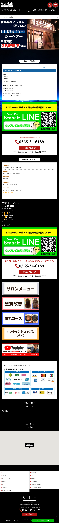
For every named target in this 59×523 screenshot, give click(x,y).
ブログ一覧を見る (8, 192)
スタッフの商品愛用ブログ (36, 487)
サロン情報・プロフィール (36, 484)
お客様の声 (4, 487)
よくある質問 (34, 481)
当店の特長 (4, 475)
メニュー (33, 475)
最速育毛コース (5, 481)
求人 (3, 484)
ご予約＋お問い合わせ (6, 490)
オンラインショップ (6, 478)
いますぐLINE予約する (42, 520)
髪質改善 (33, 478)
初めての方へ (34, 472)
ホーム (3, 472)
